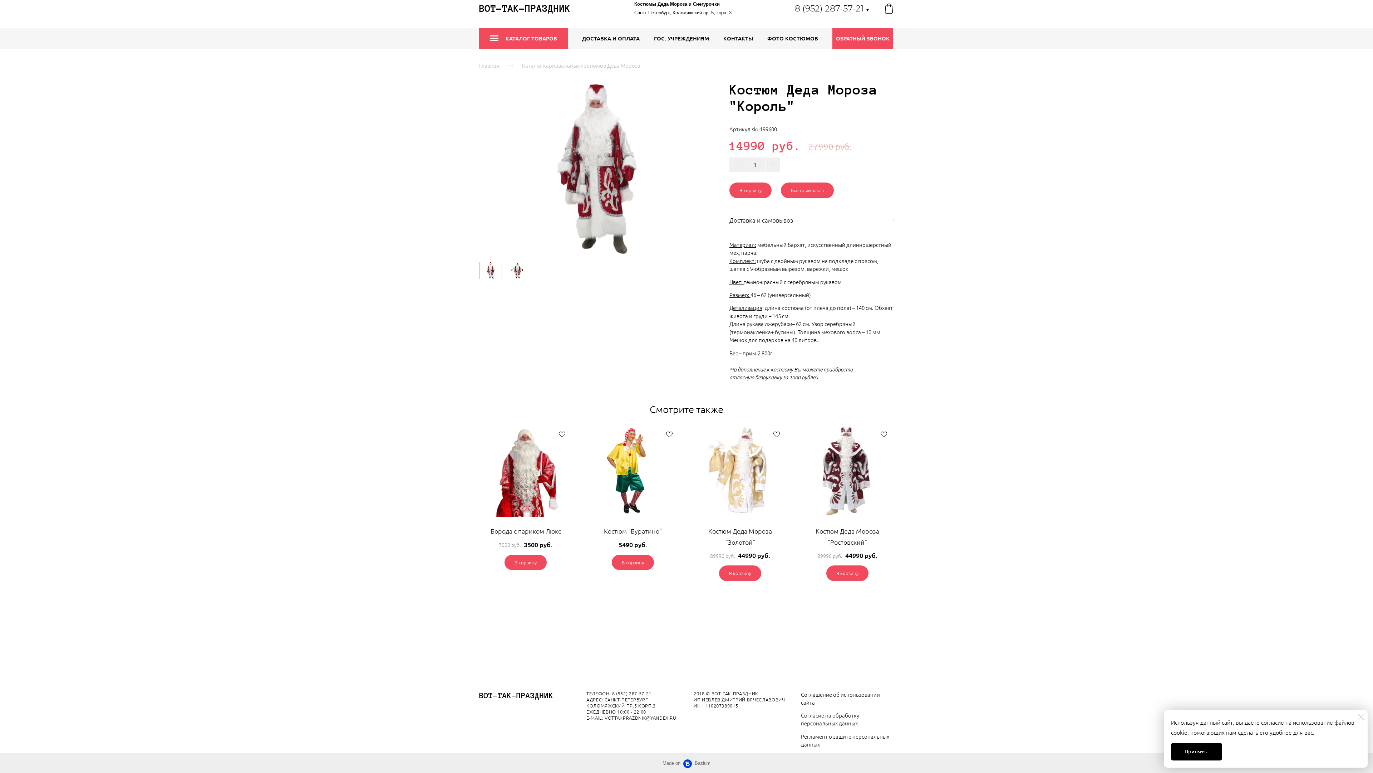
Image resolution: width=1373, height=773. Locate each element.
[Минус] (736, 164)
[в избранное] (562, 434)
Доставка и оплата (611, 38)
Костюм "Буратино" (633, 531)
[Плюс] (773, 164)
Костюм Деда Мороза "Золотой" (740, 536)
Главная (489, 65)
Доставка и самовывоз (761, 220)
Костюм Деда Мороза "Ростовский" (847, 536)
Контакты (738, 38)
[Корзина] (889, 9)
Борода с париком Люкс (526, 531)
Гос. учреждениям (681, 38)
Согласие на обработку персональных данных (830, 719)
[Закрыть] (1361, 717)
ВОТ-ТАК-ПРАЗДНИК (516, 695)
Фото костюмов (792, 38)
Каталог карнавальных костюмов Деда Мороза (581, 65)
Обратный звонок (863, 38)
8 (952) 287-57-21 (832, 8)
